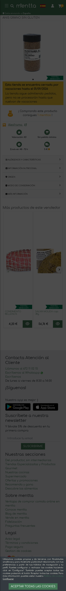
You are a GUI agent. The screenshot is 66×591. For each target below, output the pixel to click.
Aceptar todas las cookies (33, 586)
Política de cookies (53, 576)
